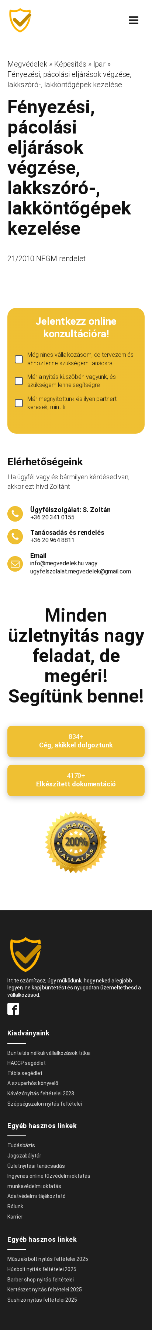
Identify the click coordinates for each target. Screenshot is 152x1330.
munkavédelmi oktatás (34, 1186)
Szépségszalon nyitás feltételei (44, 1104)
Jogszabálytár (24, 1156)
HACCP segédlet (26, 1063)
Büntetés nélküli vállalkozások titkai (48, 1053)
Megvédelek (27, 64)
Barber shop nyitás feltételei (40, 1280)
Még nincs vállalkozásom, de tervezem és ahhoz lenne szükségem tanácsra (80, 358)
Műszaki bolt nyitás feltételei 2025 (47, 1259)
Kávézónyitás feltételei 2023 (40, 1093)
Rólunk (15, 1206)
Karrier (15, 1217)
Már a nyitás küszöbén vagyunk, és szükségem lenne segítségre (71, 380)
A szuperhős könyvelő (32, 1083)
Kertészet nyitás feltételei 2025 (44, 1289)
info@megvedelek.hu (57, 563)
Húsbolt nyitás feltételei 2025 (41, 1269)
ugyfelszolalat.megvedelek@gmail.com (80, 571)
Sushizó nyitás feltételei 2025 (42, 1300)
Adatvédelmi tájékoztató (36, 1196)
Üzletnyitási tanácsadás (36, 1166)
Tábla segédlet (24, 1073)
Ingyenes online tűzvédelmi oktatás (49, 1176)
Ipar (99, 64)
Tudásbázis (21, 1145)
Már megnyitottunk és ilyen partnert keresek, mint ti (72, 402)
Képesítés (70, 64)
